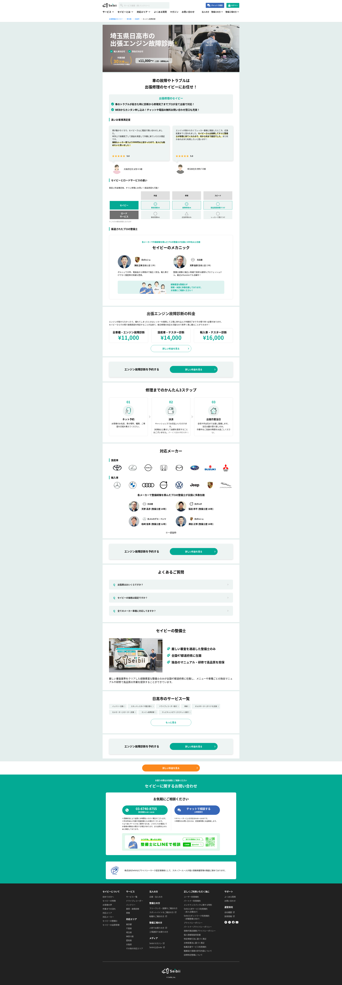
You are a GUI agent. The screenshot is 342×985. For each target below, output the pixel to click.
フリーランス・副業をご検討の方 (163, 908)
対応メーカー (108, 916)
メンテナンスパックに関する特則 (198, 904)
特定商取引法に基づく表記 (195, 938)
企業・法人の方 (155, 896)
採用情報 (228, 916)
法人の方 (205, 11)
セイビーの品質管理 (111, 924)
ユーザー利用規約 (191, 896)
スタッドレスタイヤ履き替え (141, 706)
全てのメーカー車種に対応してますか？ (134, 611)
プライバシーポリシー (193, 922)
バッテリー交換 (117, 706)
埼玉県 (129, 932)
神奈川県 (130, 936)
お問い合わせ (188, 11)
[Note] (225, 922)
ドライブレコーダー (134, 900)
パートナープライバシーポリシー (198, 926)
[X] (229, 922)
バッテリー (130, 904)
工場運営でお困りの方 (158, 931)
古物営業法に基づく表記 (194, 942)
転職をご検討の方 (156, 916)
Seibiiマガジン (155, 943)
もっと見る (171, 722)
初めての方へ (108, 896)
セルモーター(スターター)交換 (123, 712)
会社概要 (228, 912)
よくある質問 (160, 11)
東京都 (129, 924)
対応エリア (107, 912)
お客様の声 (107, 904)
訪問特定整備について (193, 954)
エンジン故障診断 (148, 712)
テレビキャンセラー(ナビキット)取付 (175, 712)
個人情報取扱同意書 (192, 934)
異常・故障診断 (132, 908)
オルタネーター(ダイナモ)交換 (206, 706)
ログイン (234, 5)
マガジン (174, 11)
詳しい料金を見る (171, 348)
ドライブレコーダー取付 (168, 706)
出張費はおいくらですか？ (128, 584)
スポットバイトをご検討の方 (161, 912)
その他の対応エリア (134, 948)
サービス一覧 (131, 896)
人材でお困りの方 (156, 927)
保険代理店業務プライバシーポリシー (200, 930)
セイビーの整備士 (110, 920)
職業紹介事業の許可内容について (198, 950)
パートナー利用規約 (192, 900)
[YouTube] (237, 922)
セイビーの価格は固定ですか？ (130, 597)
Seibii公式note (155, 947)
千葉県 (129, 928)
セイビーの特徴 (109, 900)
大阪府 (129, 944)
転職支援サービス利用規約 (195, 946)
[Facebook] (233, 922)
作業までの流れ (109, 908)
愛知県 (129, 940)
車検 (186, 706)
